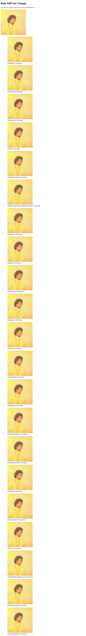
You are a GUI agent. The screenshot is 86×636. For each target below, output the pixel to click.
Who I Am (10, 348)
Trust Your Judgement (13, 634)
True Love (10, 548)
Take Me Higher (11, 377)
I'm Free (9, 148)
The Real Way (11, 405)
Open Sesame (11, 120)
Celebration (10, 63)
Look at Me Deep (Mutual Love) (16, 576)
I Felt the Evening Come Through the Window (20, 205)
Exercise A (10, 263)
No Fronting (10, 491)
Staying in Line (11, 291)
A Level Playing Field (13, 462)
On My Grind (11, 91)
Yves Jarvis (18, 63)
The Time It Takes (12, 519)
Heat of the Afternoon (13, 434)
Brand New (10, 234)
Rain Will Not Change (13, 177)
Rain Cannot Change (13, 605)
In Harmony (10, 320)
